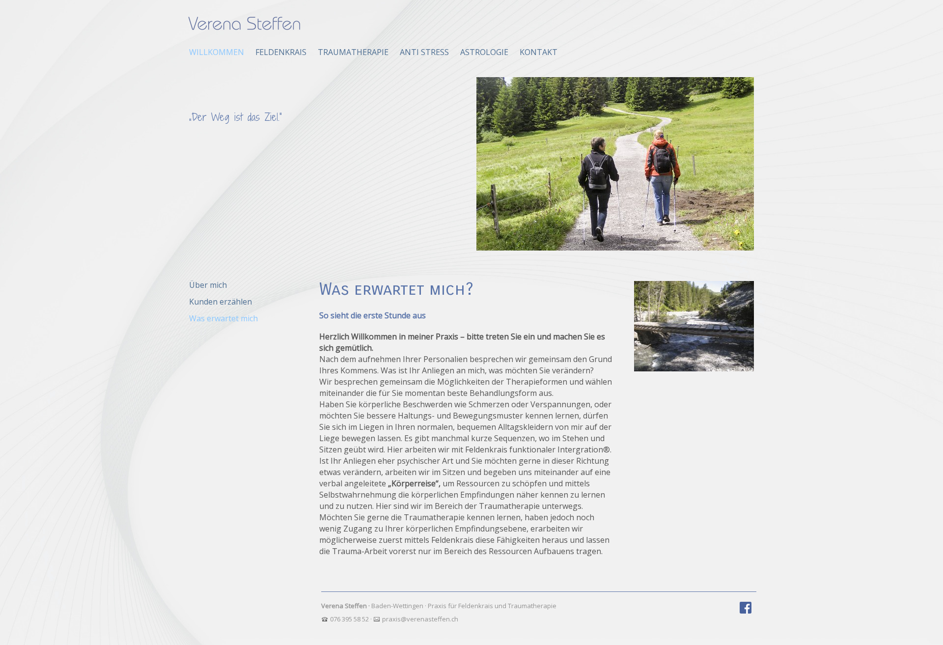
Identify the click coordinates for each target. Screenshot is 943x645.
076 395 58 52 (349, 619)
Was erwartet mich (223, 318)
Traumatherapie (353, 52)
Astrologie (484, 52)
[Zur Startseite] (244, 24)
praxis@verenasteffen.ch (420, 619)
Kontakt (538, 52)
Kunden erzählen (220, 301)
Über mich (208, 285)
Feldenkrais (280, 52)
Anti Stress (424, 52)
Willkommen (216, 52)
